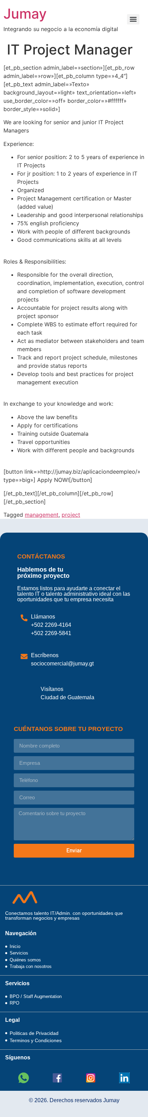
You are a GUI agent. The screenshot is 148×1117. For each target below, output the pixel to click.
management (42, 514)
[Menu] (133, 19)
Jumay (25, 13)
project (71, 514)
